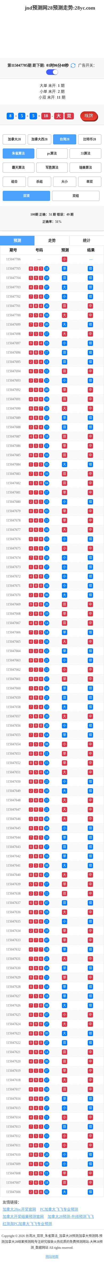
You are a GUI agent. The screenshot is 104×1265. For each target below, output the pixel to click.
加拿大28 (14, 139)
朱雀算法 (18, 153)
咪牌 (89, 116)
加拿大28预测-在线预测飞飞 (71, 1217)
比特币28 (89, 139)
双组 (76, 196)
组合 (14, 182)
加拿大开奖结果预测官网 (23, 1217)
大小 (64, 182)
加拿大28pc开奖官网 (19, 1209)
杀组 (39, 182)
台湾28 (64, 139)
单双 (89, 182)
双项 (26, 196)
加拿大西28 (39, 139)
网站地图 (52, 1257)
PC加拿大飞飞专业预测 (59, 1209)
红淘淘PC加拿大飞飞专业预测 (27, 1224)
